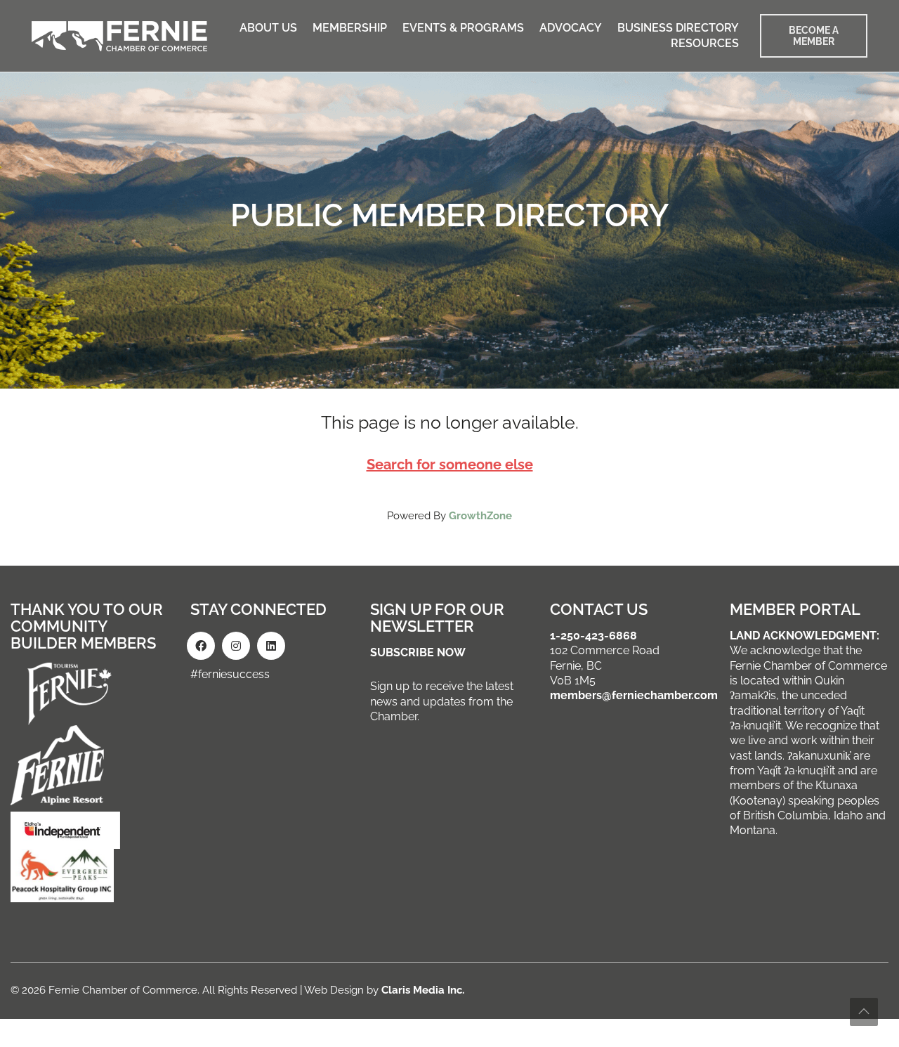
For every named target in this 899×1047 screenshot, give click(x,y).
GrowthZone (480, 515)
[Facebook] (201, 646)
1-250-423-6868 (593, 635)
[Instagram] (236, 646)
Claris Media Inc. (422, 990)
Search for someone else (450, 464)
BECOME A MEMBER (814, 36)
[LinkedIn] (271, 646)
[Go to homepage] (119, 36)
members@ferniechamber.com (634, 695)
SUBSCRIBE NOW (418, 652)
